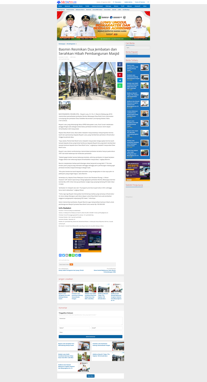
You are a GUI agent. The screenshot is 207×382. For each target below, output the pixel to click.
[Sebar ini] (120, 64)
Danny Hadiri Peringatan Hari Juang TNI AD (71, 269)
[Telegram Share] (120, 80)
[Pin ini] (120, 75)
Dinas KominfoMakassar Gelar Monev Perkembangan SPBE (105, 270)
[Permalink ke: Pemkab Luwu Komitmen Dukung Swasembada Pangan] (77, 288)
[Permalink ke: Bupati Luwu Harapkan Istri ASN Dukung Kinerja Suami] (64, 288)
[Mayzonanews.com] (66, 2)
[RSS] (71, 264)
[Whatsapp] (120, 85)
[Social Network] (148, 2)
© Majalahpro (129, 197)
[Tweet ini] (120, 69)
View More (91, 376)
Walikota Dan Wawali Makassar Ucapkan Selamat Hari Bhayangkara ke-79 (116, 297)
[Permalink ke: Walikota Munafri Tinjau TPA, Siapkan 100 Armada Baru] (103, 288)
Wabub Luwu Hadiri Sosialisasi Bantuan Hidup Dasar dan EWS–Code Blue (65, 355)
